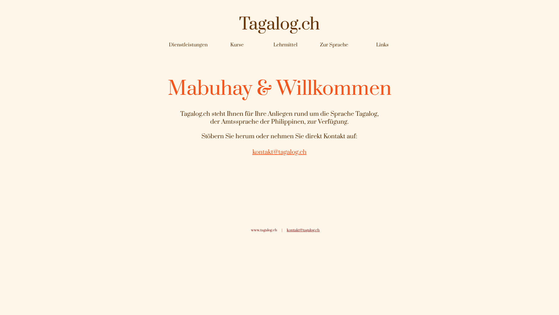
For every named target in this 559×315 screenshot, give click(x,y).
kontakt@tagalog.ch (303, 230)
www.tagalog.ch (264, 230)
